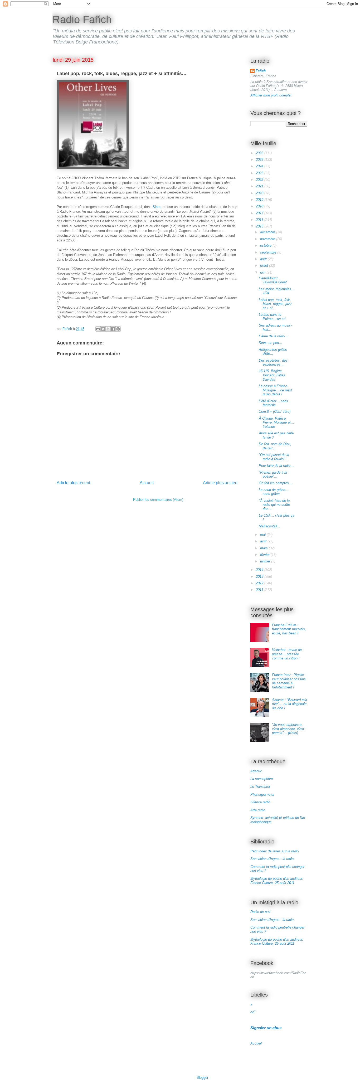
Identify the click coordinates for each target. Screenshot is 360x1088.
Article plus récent (73, 482)
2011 (260, 590)
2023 (260, 173)
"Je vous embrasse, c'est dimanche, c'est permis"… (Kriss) (288, 729)
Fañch (261, 71)
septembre (268, 252)
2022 (260, 180)
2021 (260, 186)
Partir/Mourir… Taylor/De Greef (273, 280)
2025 (260, 160)
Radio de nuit (260, 912)
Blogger (202, 1078)
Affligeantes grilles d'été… (273, 352)
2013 (260, 577)
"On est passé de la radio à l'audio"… (274, 457)
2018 (260, 206)
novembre (268, 239)
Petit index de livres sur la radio (274, 851)
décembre (268, 232)
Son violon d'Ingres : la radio (272, 859)
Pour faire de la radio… (276, 466)
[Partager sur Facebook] (113, 329)
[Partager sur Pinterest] (118, 329)
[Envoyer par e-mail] (98, 329)
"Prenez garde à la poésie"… (273, 474)
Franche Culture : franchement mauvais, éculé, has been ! (289, 629)
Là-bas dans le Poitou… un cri (272, 317)
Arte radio (257, 810)
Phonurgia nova (262, 794)
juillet (264, 266)
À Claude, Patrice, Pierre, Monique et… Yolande (276, 422)
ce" (252, 1012)
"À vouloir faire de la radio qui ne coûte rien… (274, 505)
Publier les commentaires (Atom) (158, 500)
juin (263, 272)
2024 (260, 166)
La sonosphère (261, 779)
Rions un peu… (270, 343)
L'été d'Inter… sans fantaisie (273, 403)
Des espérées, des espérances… (273, 362)
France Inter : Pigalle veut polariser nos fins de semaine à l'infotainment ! (289, 681)
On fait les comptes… (275, 483)
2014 (260, 570)
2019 (260, 200)
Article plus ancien (220, 482)
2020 (260, 193)
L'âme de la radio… (273, 336)
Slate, (158, 207)
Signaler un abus (265, 1028)
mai (263, 535)
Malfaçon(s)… (269, 526)
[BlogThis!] (103, 329)
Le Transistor (260, 787)
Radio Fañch (82, 19)
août (264, 259)
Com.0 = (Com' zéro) (274, 412)
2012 (260, 583)
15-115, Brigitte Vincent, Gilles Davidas (272, 375)
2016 (260, 220)
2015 (260, 226)
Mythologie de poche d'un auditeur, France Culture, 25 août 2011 (276, 881)
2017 (260, 213)
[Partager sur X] (108, 329)
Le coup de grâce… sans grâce (274, 492)
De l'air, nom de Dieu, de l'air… (275, 446)
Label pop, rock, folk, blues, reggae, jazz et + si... (275, 304)
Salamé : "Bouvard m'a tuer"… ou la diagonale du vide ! (289, 704)
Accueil (147, 482)
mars (264, 548)
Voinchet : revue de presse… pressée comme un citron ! (287, 654)
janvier (265, 561)
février (265, 555)
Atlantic (256, 771)
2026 (260, 153)
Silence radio (260, 802)
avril (263, 541)
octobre (266, 245)
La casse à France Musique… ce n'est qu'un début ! (275, 390)
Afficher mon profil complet (270, 95)
